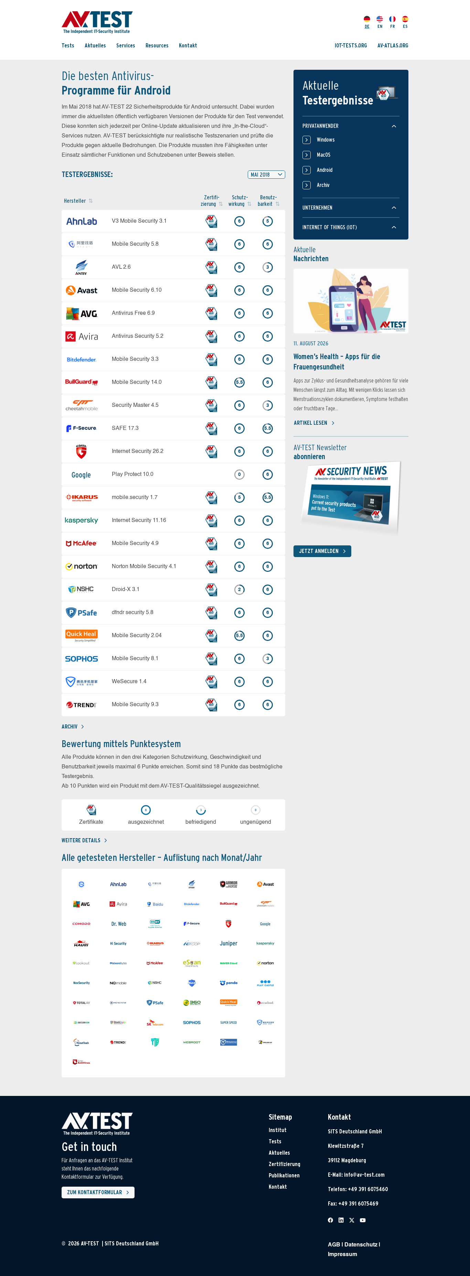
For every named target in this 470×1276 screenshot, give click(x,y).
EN (379, 26)
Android (324, 170)
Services (125, 45)
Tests (68, 45)
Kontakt (188, 45)
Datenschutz (360, 1245)
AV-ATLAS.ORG (392, 45)
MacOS (323, 155)
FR (392, 26)
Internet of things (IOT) (329, 227)
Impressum (342, 1254)
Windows (326, 139)
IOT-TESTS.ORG (351, 45)
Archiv (69, 726)
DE (367, 26)
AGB (334, 1245)
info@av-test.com (364, 1175)
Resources (157, 45)
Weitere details (81, 840)
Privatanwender (320, 126)
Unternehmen (317, 207)
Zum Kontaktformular (94, 1192)
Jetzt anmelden (319, 551)
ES (405, 26)
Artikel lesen (310, 423)
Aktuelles (95, 45)
